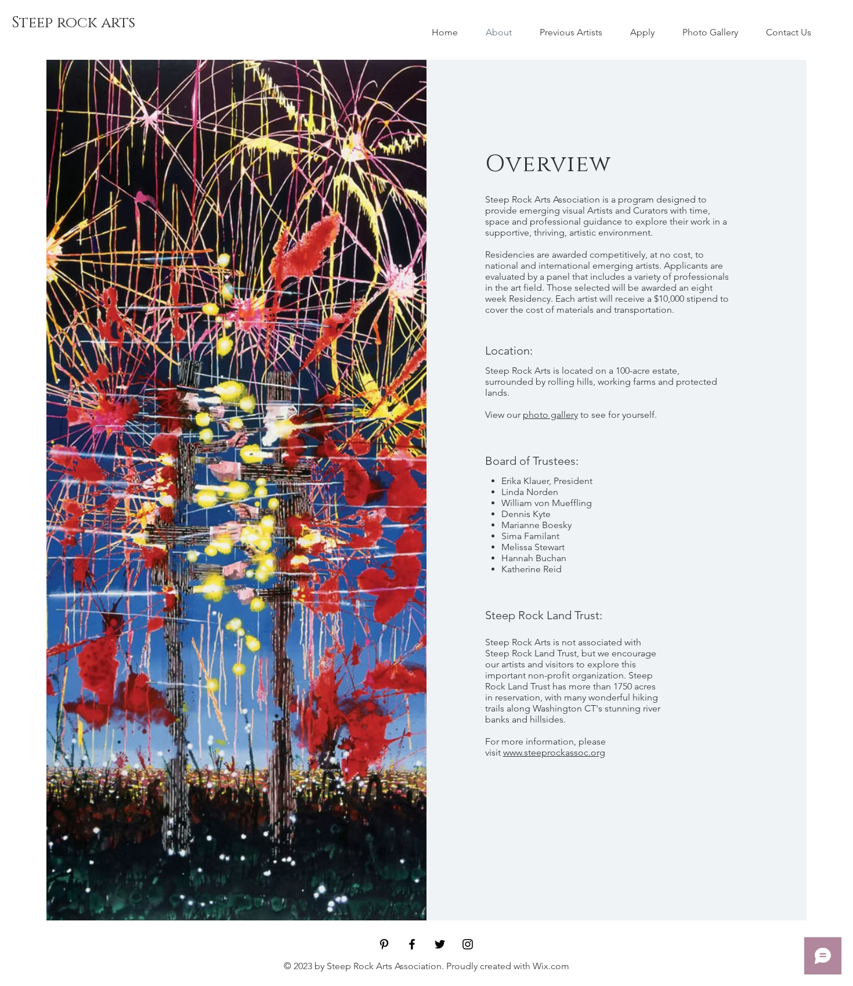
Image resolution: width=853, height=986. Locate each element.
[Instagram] (468, 944)
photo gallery (550, 414)
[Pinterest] (384, 944)
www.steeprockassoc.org (554, 752)
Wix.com (551, 965)
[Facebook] (412, 944)
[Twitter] (440, 944)
